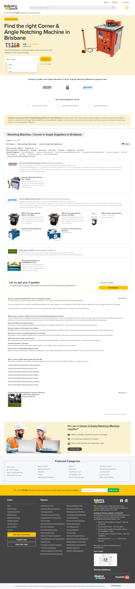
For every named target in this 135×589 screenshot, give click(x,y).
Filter (127, 144)
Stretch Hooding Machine (108, 469)
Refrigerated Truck (75, 474)
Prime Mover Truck (75, 472)
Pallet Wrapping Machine (46, 477)
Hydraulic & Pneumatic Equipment (51, 536)
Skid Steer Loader (105, 466)
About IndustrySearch (13, 512)
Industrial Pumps (45, 542)
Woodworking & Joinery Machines (76, 545)
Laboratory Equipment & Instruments (51, 551)
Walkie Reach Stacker (107, 477)
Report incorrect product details (115, 414)
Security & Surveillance (73, 524)
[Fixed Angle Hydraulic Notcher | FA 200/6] (27, 211)
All (36, 148)
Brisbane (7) (42, 150)
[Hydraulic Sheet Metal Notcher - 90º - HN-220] (27, 175)
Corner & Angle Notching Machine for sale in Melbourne (24, 365)
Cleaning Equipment (47, 512)
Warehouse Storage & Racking (75, 536)
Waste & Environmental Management (77, 539)
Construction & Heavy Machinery (50, 515)
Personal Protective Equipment (76, 521)
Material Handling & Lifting (74, 506)
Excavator (41, 472)
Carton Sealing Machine (14, 472)
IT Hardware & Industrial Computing (51, 545)
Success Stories (12, 527)
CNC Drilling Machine (51, 154)
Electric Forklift (42, 466)
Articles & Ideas (11, 509)
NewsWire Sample (12, 521)
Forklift (40, 474)
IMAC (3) (20, 148)
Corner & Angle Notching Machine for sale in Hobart (23, 378)
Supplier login (21, 540)
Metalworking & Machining (27, 144)
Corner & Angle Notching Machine (51, 144)
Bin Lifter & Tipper (13, 470)
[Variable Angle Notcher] (107, 211)
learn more (75, 449)
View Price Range (46, 64)
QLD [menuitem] (10, 72)
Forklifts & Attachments (47, 533)
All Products (10, 144)
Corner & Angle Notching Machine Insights (21, 156)
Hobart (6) (61, 150)
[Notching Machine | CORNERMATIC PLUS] (27, 258)
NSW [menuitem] (10, 65)
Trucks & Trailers (71, 533)
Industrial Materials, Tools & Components (53, 539)
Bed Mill (124, 152)
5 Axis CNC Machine (27, 152)
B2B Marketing (11, 515)
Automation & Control (47, 506)
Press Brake (73, 469)
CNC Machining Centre (14, 475)
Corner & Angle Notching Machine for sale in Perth (22, 368)
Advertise (126, 2)
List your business (21, 534)
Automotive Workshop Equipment (50, 509)
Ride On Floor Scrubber (76, 477)
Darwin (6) (80, 150)
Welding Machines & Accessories (76, 542)
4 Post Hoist (11, 467)
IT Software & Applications (48, 548)
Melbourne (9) (23, 150)
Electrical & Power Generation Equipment (53, 524)
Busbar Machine (11, 154)
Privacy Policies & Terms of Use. (50, 586)
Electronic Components (47, 527)
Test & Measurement (73, 527)
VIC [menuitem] (10, 68)
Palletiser (72, 466)
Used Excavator (105, 472)
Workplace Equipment (73, 548)
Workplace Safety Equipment (75, 551)
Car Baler (22, 154)
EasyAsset (114, 539)
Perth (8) (33, 150)
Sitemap (9, 530)
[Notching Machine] (27, 227)
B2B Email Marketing (13, 518)
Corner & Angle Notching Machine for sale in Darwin (23, 385)
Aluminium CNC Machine (45, 152)
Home (9, 506)
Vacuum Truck (104, 474)
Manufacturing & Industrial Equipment (52, 554)
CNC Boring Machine (35, 154)
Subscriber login (22, 544)
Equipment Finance (44, 469)
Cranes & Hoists (45, 521)
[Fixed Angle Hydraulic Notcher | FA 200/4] (67, 211)
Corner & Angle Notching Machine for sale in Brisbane (23, 371)
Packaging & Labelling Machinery (76, 515)
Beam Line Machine (112, 152)
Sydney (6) (52, 150)
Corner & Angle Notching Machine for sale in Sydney (23, 375)
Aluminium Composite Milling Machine (67, 152)
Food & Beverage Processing (49, 530)
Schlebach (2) (29, 148)
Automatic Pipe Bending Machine (93, 152)
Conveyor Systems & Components (51, 518)
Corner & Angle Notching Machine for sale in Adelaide (23, 381)
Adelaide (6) (70, 150)
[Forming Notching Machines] (67, 227)
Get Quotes (46, 59)
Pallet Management (72, 518)
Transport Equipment (73, 530)
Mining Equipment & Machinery (76, 512)
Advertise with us (12, 524)
